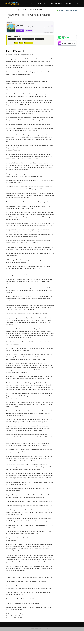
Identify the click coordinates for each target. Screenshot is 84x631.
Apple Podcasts (11, 39)
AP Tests (69, 3)
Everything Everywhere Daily (15, 613)
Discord (20, 42)
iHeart (32, 39)
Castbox (37, 39)
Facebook (26, 42)
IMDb (31, 42)
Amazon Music (25, 39)
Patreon (16, 42)
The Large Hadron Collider (15, 617)
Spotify (19, 39)
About (32, 3)
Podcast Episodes (56, 3)
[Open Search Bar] (77, 3)
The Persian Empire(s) (14, 615)
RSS (42, 39)
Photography (43, 3)
